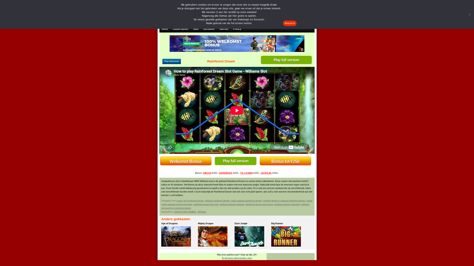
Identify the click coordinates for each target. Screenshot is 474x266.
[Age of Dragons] (178, 237)
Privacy (237, 29)
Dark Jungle (241, 223)
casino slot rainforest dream (190, 201)
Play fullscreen (171, 61)
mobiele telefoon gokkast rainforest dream (284, 201)
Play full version (286, 60)
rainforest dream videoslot (287, 204)
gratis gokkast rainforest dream (246, 201)
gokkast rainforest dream (217, 201)
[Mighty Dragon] (215, 237)
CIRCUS (207, 173)
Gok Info (224, 29)
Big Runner (277, 223)
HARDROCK (225, 173)
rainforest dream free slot (205, 204)
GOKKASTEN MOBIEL (185, 212)
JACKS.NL (266, 173)
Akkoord (290, 23)
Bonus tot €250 (285, 161)
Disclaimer (209, 29)
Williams (202, 212)
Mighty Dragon (205, 223)
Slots (195, 29)
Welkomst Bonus (186, 161)
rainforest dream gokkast (231, 204)
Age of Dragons (169, 223)
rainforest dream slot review (259, 204)
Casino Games (180, 29)
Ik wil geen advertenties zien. (237, 258)
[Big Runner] (288, 237)
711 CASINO (246, 173)
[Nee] (469, 14)
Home (165, 29)
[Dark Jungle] (252, 237)
